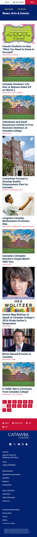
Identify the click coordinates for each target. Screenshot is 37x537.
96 (30, 406)
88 (20, 402)
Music (14, 92)
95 (25, 406)
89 (25, 402)
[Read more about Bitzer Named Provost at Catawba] (18, 340)
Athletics (5, 190)
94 (19, 406)
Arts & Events (22, 9)
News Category (9, 9)
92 (9, 406)
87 (14, 402)
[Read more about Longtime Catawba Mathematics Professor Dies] (18, 204)
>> (9, 410)
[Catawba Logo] (18, 436)
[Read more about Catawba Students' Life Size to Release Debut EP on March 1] (18, 69)
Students (15, 55)
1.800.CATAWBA (9, 465)
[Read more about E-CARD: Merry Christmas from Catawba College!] (18, 374)
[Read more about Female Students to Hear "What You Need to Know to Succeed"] (18, 34)
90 (30, 402)
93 (14, 406)
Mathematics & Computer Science (22, 226)
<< (4, 402)
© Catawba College (8, 523)
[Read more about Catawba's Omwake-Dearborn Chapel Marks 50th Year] (18, 241)
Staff (21, 190)
